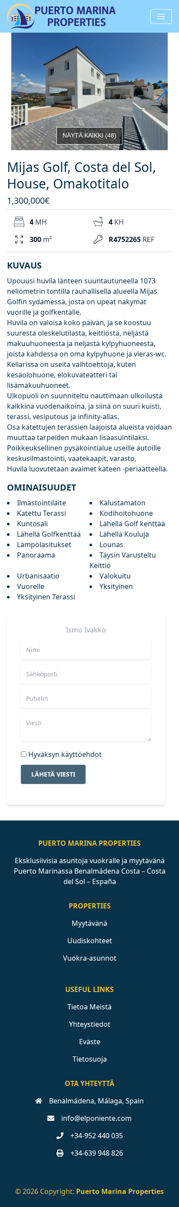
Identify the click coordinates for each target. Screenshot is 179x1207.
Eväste (89, 1041)
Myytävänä (89, 923)
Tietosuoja (90, 1059)
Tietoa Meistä (89, 1007)
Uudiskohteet (89, 940)
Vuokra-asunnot (89, 958)
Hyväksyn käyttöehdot (65, 754)
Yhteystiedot (89, 1024)
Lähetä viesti (53, 774)
